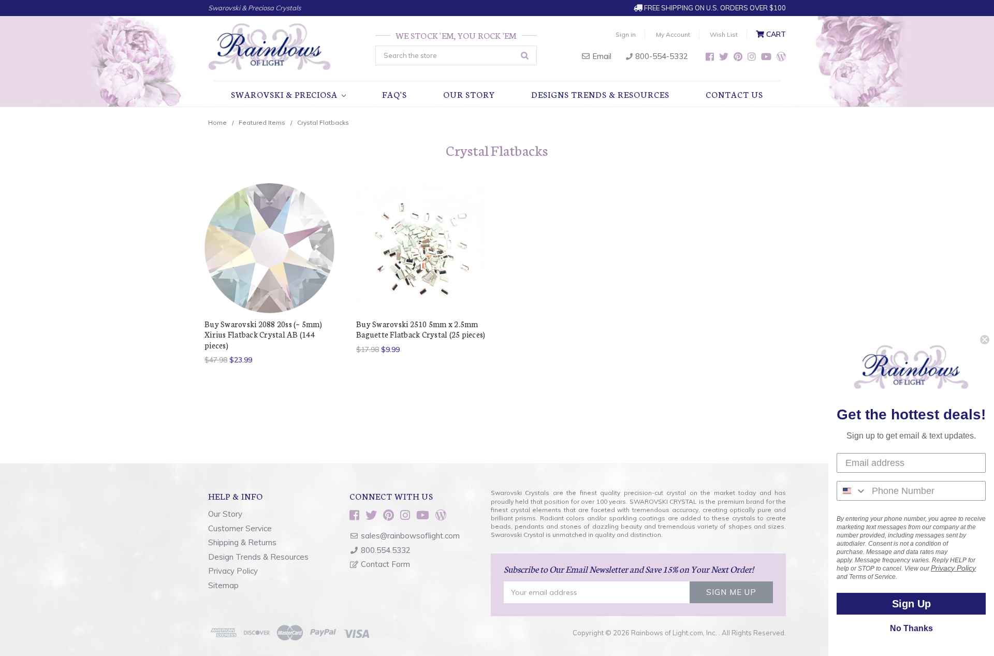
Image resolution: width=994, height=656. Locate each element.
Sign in (626, 34)
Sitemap (223, 585)
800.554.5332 (386, 550)
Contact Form (385, 564)
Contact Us (734, 94)
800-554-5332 (660, 56)
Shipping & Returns (242, 542)
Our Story (469, 94)
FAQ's (394, 94)
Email (600, 56)
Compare (266, 248)
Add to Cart (421, 266)
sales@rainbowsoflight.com (410, 536)
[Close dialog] (985, 339)
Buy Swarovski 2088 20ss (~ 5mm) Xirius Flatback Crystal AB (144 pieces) (263, 334)
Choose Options (270, 266)
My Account (673, 34)
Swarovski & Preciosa (285, 94)
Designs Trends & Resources (600, 94)
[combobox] (852, 491)
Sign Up (911, 603)
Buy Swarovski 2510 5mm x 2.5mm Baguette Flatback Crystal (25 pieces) (420, 329)
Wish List (724, 34)
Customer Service (240, 528)
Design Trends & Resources (258, 557)
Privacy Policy (233, 571)
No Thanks (911, 628)
